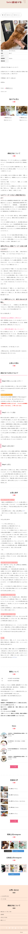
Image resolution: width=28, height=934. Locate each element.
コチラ (23, 510)
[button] (24, 2)
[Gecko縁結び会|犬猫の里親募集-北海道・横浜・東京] (14, 2)
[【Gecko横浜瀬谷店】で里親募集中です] (5, 845)
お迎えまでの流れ (4, 917)
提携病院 (2, 914)
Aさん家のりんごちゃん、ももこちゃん (17, 801)
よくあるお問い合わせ (5, 896)
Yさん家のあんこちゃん (13, 807)
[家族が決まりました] (8, 111)
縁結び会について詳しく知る (6, 911)
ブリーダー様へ (3, 899)
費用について (3, 920)
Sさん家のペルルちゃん (13, 794)
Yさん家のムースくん (13, 788)
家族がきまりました (23, 120)
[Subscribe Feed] (21, 928)
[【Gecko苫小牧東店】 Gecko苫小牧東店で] (14, 868)
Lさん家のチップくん (13, 813)
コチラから (14, 657)
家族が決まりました (8, 120)
